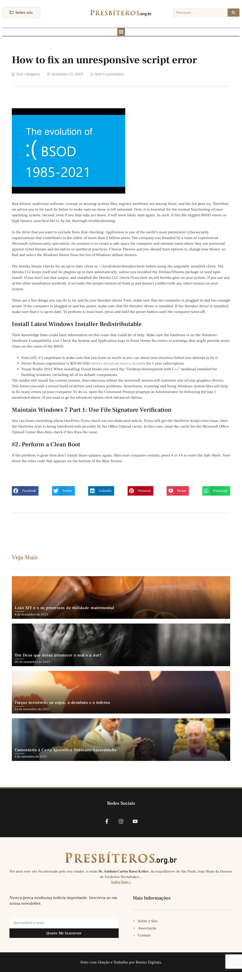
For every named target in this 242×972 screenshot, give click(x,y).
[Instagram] (121, 821)
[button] (121, 32)
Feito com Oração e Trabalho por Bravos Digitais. (121, 962)
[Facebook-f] (107, 821)
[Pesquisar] (233, 13)
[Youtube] (135, 821)
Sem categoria (28, 74)
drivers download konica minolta (118, 363)
